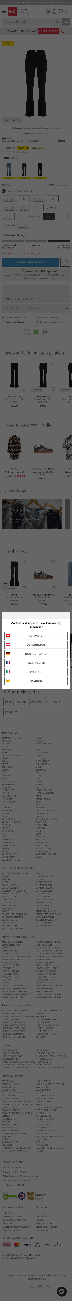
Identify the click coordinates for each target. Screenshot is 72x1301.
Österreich (36, 644)
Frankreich (36, 662)
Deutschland (36, 653)
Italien (36, 672)
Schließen (67, 615)
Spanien (36, 681)
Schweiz (36, 635)
